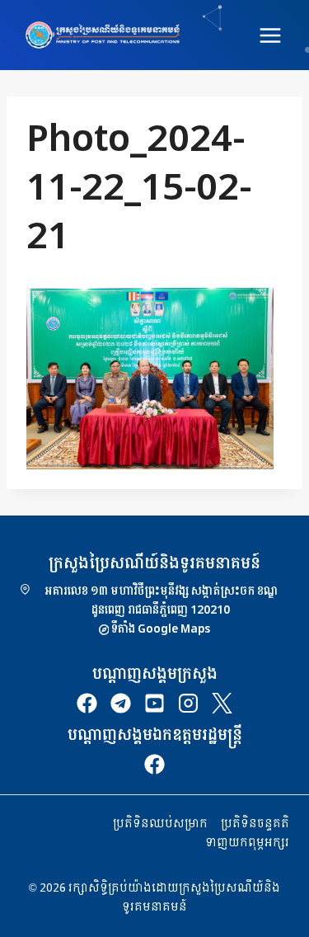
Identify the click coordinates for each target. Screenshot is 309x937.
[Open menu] (269, 35)
